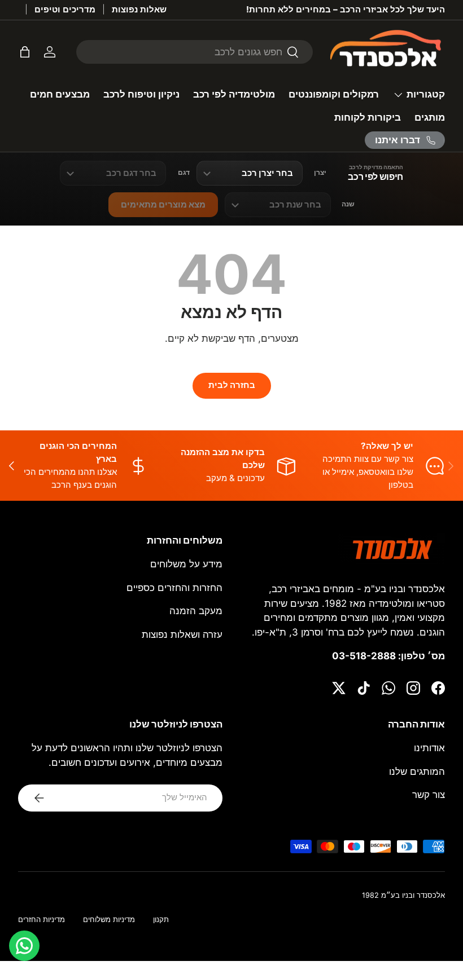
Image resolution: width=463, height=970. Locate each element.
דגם (184, 173)
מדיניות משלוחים (109, 919)
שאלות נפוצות (139, 9)
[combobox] (194, 52)
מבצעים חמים (60, 94)
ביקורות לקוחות (367, 117)
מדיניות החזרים (41, 919)
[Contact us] (24, 946)
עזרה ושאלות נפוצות (182, 634)
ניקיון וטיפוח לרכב (141, 94)
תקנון (161, 919)
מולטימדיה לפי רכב (234, 94)
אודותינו (429, 747)
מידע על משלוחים (186, 564)
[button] (24, 51)
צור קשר (428, 794)
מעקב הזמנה (195, 610)
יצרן (320, 173)
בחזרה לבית (231, 385)
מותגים (429, 117)
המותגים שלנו (417, 771)
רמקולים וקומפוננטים (334, 94)
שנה (348, 204)
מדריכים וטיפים (64, 9)
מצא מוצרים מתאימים (163, 204)
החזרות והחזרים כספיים (174, 587)
